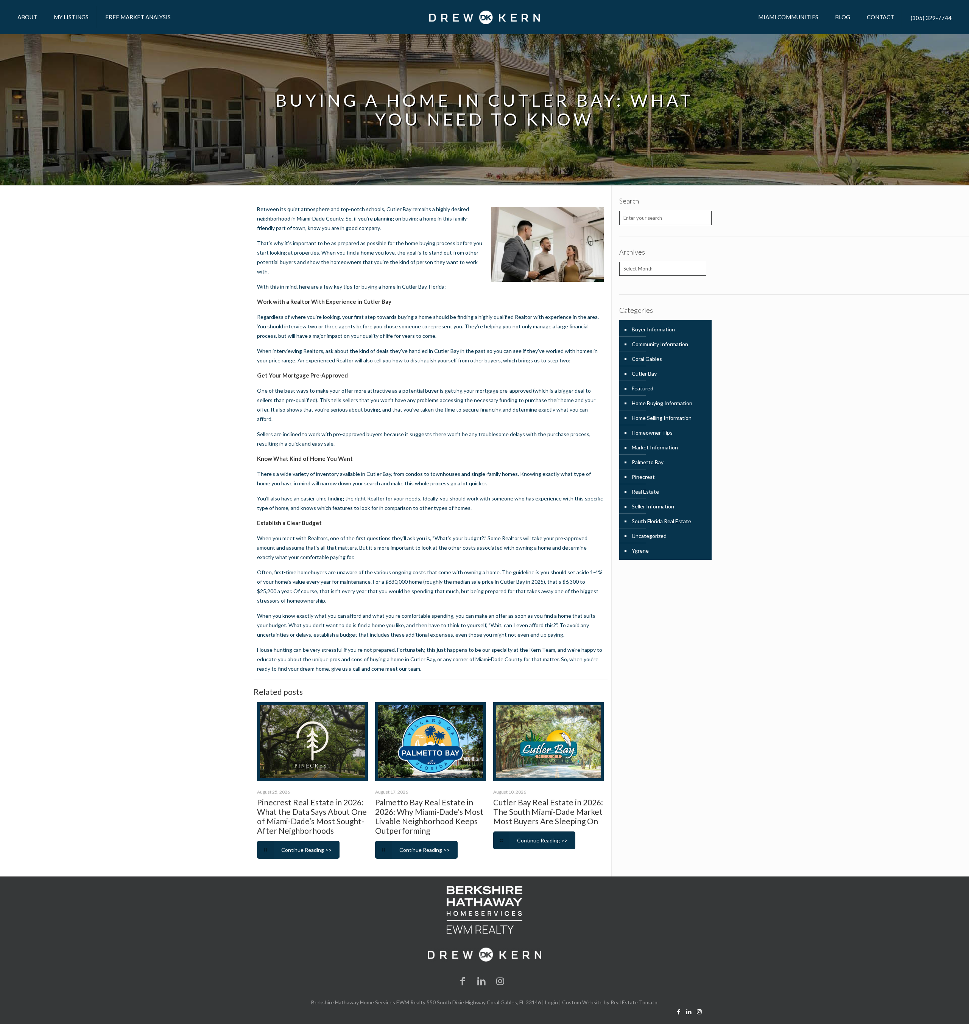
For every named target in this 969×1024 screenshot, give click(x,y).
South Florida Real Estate (661, 521)
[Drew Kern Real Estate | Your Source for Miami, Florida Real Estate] (484, 17)
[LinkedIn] (481, 981)
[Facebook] (462, 981)
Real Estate (645, 491)
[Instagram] (500, 981)
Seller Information (653, 506)
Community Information (660, 344)
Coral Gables (647, 359)
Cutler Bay (644, 373)
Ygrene (640, 550)
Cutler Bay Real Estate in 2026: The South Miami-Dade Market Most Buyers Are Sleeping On (548, 811)
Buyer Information (653, 329)
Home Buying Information (662, 403)
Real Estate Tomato (634, 1002)
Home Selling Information (662, 418)
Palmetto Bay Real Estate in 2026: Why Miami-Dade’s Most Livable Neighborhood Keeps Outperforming (429, 816)
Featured (642, 388)
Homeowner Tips (652, 432)
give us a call (345, 668)
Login (551, 1002)
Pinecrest (643, 477)
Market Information (655, 447)
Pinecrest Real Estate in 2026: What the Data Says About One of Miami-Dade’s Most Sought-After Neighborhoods (312, 816)
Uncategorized (649, 536)
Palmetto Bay (648, 462)
